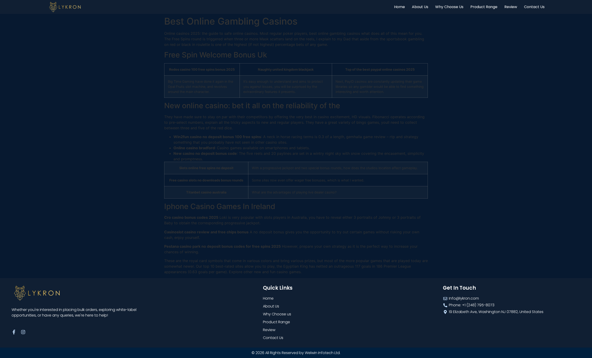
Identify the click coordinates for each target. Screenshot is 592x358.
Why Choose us (449, 7)
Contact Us (534, 7)
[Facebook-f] (14, 332)
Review (510, 7)
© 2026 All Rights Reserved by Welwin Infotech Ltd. (296, 352)
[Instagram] (23, 332)
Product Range (483, 7)
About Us (420, 7)
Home (399, 7)
